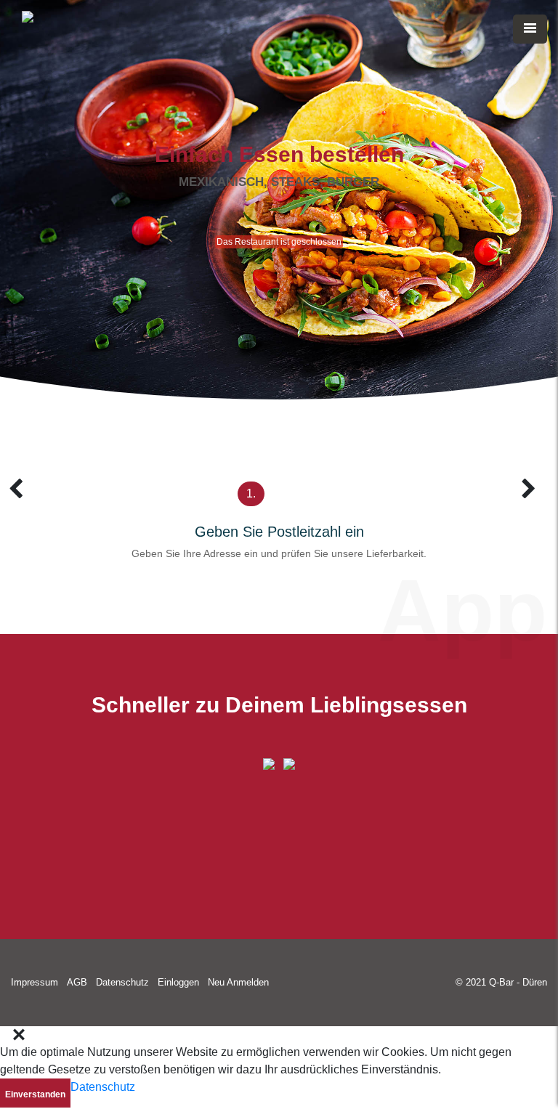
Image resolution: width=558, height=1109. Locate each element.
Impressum (34, 982)
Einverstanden (35, 1094)
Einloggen (178, 982)
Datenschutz (122, 982)
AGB (77, 982)
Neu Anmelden (238, 982)
